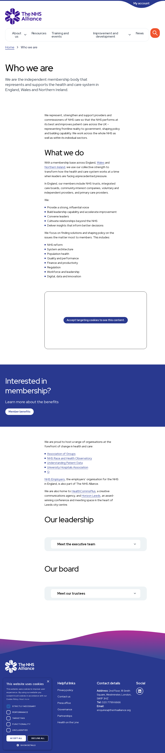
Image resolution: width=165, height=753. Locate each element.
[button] (27, 745)
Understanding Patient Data (65, 463)
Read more (24, 699)
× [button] (48, 681)
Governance (65, 709)
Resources (39, 33)
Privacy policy (65, 690)
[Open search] (155, 33)
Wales (100, 162)
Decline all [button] (37, 738)
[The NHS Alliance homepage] (23, 17)
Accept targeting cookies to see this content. (96, 320)
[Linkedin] (139, 691)
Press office (64, 703)
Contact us (64, 696)
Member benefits (19, 411)
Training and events (60, 35)
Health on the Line (68, 722)
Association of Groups (61, 454)
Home (9, 47)
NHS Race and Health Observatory (69, 458)
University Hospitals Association (67, 467)
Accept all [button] (16, 738)
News (140, 33)
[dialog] (27, 714)
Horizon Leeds (91, 495)
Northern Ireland (54, 167)
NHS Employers (54, 479)
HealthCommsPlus (84, 491)
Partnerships (65, 716)
